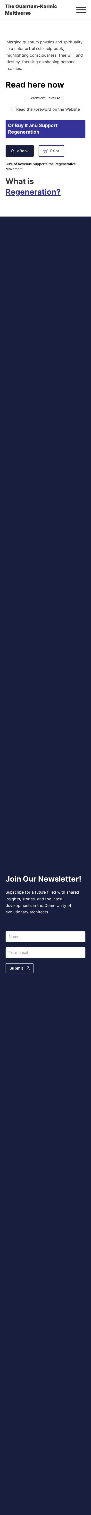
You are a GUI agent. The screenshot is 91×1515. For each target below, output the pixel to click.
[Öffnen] (81, 10)
